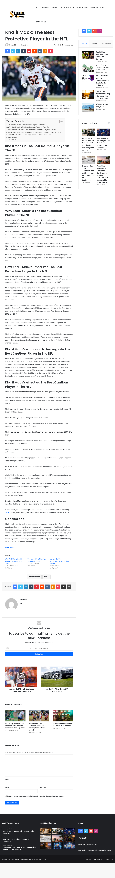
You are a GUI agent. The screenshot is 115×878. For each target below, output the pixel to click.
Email (7, 788)
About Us (89, 859)
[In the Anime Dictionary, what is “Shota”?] (88, 68)
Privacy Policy (98, 859)
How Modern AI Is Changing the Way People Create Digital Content (103, 143)
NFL (47, 577)
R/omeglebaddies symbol (102, 105)
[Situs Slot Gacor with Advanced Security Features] (57, 845)
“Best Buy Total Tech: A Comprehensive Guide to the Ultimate (102, 80)
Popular (84, 44)
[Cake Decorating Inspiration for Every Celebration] (45, 831)
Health (62, 7)
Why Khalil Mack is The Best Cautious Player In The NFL (28, 127)
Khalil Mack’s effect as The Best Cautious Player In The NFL (30, 135)
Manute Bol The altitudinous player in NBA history (59, 561)
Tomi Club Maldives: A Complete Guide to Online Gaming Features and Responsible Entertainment (103, 174)
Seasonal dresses (104, 850)
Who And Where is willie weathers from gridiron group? (13, 561)
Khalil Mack (35, 577)
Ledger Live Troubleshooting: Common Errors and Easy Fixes (103, 95)
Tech (38, 7)
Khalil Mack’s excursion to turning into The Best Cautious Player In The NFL (35, 132)
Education (94, 7)
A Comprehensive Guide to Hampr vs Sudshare (62, 724)
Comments (106, 44)
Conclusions (12, 137)
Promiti (11, 45)
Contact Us (109, 859)
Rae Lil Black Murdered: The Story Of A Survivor (102, 55)
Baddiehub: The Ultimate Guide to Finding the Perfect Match (37, 726)
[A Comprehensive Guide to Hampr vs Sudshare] (63, 715)
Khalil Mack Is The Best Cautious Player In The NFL (26, 125)
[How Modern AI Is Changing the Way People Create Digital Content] (103, 132)
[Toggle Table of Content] (60, 121)
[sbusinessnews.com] (18, 15)
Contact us (41, 22)
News (102, 7)
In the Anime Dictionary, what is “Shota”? (103, 67)
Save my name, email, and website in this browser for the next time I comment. (35, 796)
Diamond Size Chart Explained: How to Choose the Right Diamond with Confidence (88, 173)
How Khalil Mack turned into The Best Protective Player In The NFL (32, 130)
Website (43, 788)
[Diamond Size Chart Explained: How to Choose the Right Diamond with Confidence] (88, 160)
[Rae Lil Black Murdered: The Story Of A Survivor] (88, 55)
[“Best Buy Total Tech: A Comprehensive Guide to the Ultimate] (88, 79)
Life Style (70, 7)
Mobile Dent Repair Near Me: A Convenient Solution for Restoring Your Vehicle (88, 144)
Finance (54, 7)
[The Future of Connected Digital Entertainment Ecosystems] (45, 845)
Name (8, 779)
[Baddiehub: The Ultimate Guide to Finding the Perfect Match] (39, 715)
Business (45, 7)
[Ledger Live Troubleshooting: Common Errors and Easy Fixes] (88, 94)
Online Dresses (82, 7)
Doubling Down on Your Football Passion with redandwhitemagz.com (15, 725)
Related (13, 140)
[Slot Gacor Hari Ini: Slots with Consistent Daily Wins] (69, 845)
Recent (94, 44)
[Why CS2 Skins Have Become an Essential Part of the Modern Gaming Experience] (69, 838)
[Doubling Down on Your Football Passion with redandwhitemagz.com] (15, 715)
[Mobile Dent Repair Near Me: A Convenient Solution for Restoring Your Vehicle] (88, 132)
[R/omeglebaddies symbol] (88, 107)
